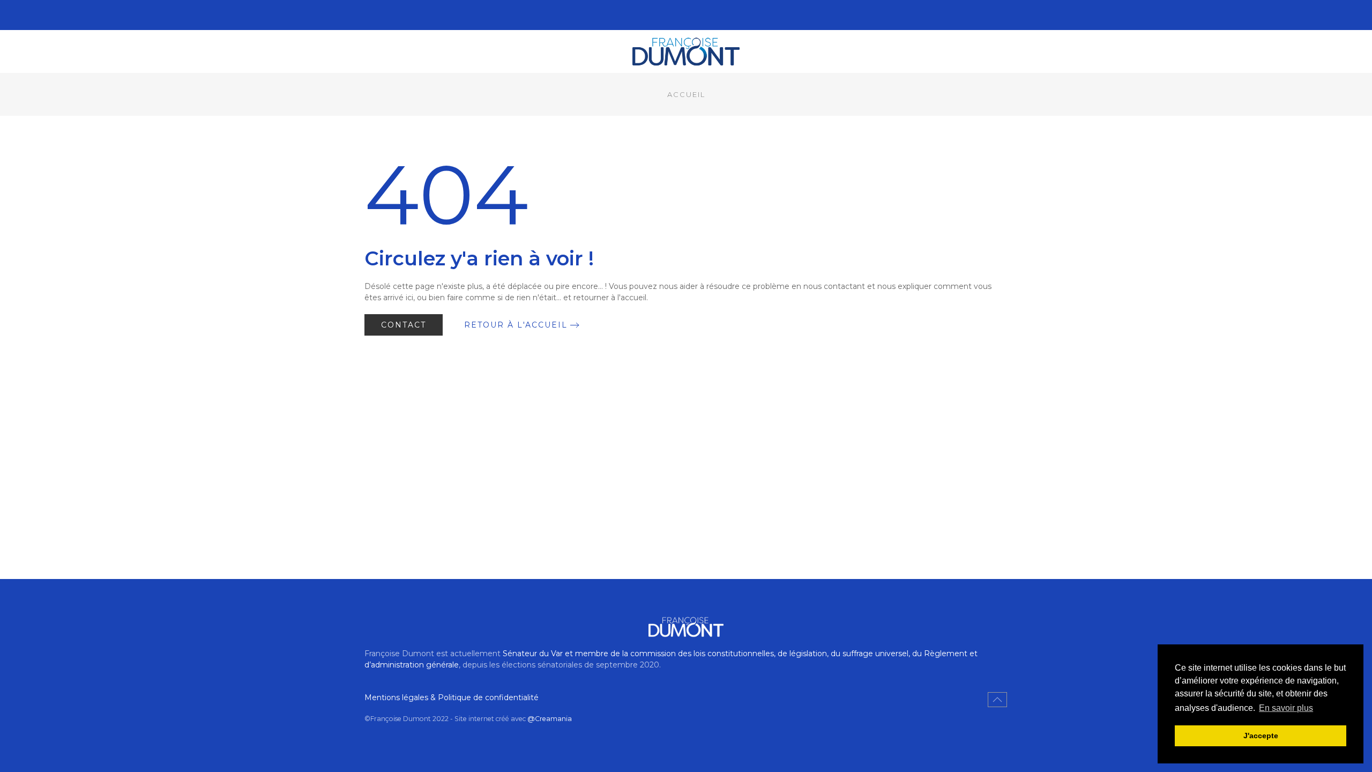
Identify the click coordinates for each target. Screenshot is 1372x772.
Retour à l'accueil (516, 325)
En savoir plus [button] (1286, 707)
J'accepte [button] (1260, 735)
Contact (403, 325)
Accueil (686, 94)
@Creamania (549, 719)
